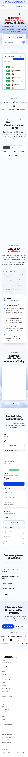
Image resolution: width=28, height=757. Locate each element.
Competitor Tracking (7, 696)
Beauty (22, 149)
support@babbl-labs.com (8, 724)
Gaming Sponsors (6, 737)
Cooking (14, 149)
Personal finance (10, 145)
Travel (5, 153)
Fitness (20, 145)
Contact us (13, 524)
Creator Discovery (6, 688)
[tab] (6, 53)
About (3, 719)
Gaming (6, 149)
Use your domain (8, 38)
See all (17, 157)
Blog (3, 704)
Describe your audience (19, 38)
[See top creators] (23, 44)
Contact (4, 722)
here (15, 429)
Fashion (22, 153)
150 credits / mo (13, 490)
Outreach (4, 693)
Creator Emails (5, 691)
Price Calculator (6, 709)
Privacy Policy (3, 753)
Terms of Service (9, 753)
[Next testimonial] (18, 405)
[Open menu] (24, 6)
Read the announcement (16, 2)
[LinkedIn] (3, 666)
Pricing (3, 682)
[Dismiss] (26, 2)
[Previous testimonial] (10, 405)
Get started (13, 485)
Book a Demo (5, 711)
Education (13, 153)
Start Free (7, 628)
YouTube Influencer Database (9, 740)
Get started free (13, 447)
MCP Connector (6, 679)
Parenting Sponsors (7, 734)
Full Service (4, 674)
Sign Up (18, 6)
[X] (6, 666)
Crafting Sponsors (6, 742)
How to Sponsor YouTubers (9, 732)
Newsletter (4, 706)
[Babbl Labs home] (3, 7)
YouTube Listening (6, 677)
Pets (10, 157)
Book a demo (20, 628)
